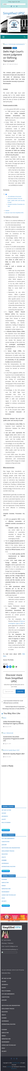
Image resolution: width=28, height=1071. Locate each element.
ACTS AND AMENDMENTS (8, 838)
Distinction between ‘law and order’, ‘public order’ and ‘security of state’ (16, 200)
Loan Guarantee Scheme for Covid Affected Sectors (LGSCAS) (13, 702)
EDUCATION (5, 854)
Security (14, 48)
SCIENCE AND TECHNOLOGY (9, 895)
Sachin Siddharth (14, 64)
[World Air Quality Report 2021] (11, 750)
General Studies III (7, 48)
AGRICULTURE (5, 882)
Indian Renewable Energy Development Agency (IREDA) (13, 723)
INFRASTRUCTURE (6, 888)
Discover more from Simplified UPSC (14, 212)
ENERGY (4, 885)
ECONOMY (4, 879)
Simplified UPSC (14, 13)
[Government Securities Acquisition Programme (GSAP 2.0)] (7, 733)
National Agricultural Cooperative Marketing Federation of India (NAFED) (14, 708)
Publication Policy (6, 973)
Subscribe (20, 691)
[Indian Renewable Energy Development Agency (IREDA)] (4, 718)
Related (7, 210)
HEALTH (4, 857)
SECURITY (4, 901)
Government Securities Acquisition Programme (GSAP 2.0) (13, 739)
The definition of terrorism (14, 196)
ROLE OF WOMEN (6, 822)
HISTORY (4, 981)
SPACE (3, 898)
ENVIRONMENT (6, 891)
